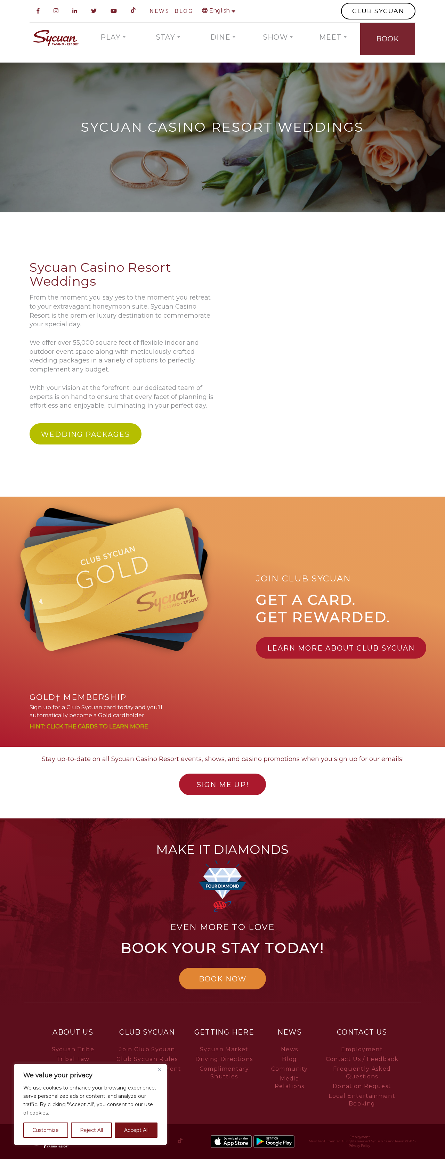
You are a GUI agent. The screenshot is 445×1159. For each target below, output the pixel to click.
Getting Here (224, 1032)
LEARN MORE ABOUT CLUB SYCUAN (341, 648)
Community (289, 1069)
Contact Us (362, 1032)
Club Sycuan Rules (147, 1059)
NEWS (159, 11)
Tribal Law (73, 1059)
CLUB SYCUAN (378, 11)
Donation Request (362, 1086)
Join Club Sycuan (147, 1049)
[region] (90, 1104)
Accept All (136, 1130)
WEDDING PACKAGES (85, 434)
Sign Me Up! (222, 785)
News (289, 1032)
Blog (289, 1059)
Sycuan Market (224, 1049)
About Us (72, 1032)
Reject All (91, 1130)
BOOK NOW (222, 979)
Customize (45, 1130)
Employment (362, 1049)
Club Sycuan (147, 1032)
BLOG (184, 11)
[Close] (159, 1070)
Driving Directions (224, 1059)
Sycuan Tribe (73, 1049)
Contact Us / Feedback (362, 1059)
